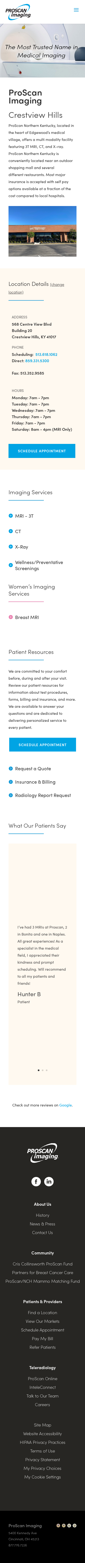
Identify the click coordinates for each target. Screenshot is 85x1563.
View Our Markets (43, 1321)
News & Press (42, 1224)
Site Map (42, 1425)
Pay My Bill (42, 1338)
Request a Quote (29, 768)
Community (42, 1253)
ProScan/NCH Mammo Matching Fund (42, 1281)
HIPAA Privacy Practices (42, 1442)
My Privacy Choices (42, 1468)
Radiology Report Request (39, 795)
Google (65, 1104)
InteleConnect (43, 1387)
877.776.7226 (17, 1545)
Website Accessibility (42, 1433)
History (42, 1215)
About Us (42, 1204)
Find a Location (42, 1312)
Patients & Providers (42, 1301)
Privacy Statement (42, 1459)
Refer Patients (43, 1347)
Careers (42, 1404)
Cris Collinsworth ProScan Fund (42, 1264)
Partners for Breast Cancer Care (42, 1272)
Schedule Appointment (42, 450)
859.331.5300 (37, 360)
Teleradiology (42, 1367)
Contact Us (42, 1232)
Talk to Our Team (42, 1396)
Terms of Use (42, 1451)
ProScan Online (42, 1378)
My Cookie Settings (42, 1477)
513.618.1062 (45, 354)
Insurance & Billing (35, 781)
